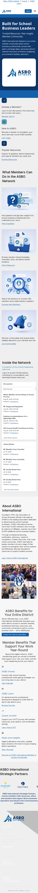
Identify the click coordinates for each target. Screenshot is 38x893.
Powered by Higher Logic (19, 890)
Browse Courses (8, 705)
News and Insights (11, 738)
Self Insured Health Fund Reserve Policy (18, 428)
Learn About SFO (9, 727)
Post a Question (8, 224)
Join (4, 860)
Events (24, 1)
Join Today (6, 138)
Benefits (6, 862)
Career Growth (9, 715)
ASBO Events (8, 671)
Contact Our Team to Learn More (14, 634)
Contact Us (7, 879)
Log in (28, 11)
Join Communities (9, 344)
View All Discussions (10, 438)
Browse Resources (9, 159)
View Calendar (7, 683)
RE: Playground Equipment (13, 406)
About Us (6, 877)
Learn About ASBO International (15, 558)
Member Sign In (8, 116)
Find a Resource (8, 265)
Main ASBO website (11, 1)
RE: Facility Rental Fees (12, 469)
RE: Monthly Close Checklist (13, 449)
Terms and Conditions (10, 881)
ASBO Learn (8, 693)
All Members (14, 401)
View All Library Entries (11, 489)
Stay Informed (7, 750)
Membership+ (8, 864)
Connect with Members (11, 304)
